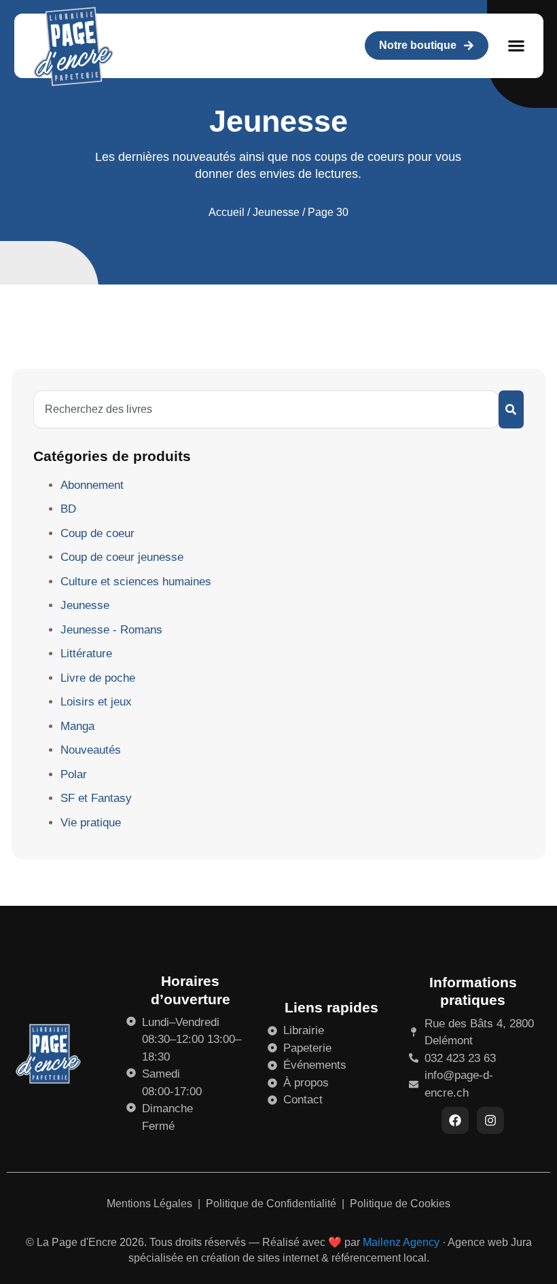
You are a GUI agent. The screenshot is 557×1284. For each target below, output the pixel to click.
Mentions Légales (151, 1203)
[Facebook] (455, 1120)
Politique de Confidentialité (272, 1203)
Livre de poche (97, 678)
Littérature (86, 653)
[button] (516, 46)
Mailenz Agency (401, 1242)
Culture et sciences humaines (135, 581)
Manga (77, 726)
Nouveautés (90, 750)
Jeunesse (276, 212)
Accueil (227, 212)
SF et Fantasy (96, 798)
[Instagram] (490, 1120)
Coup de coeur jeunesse (121, 557)
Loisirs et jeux (96, 701)
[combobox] (266, 409)
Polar (73, 774)
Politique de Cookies (400, 1203)
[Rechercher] (511, 409)
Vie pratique (90, 822)
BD (68, 508)
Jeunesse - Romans (111, 629)
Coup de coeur (97, 533)
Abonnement (92, 485)
